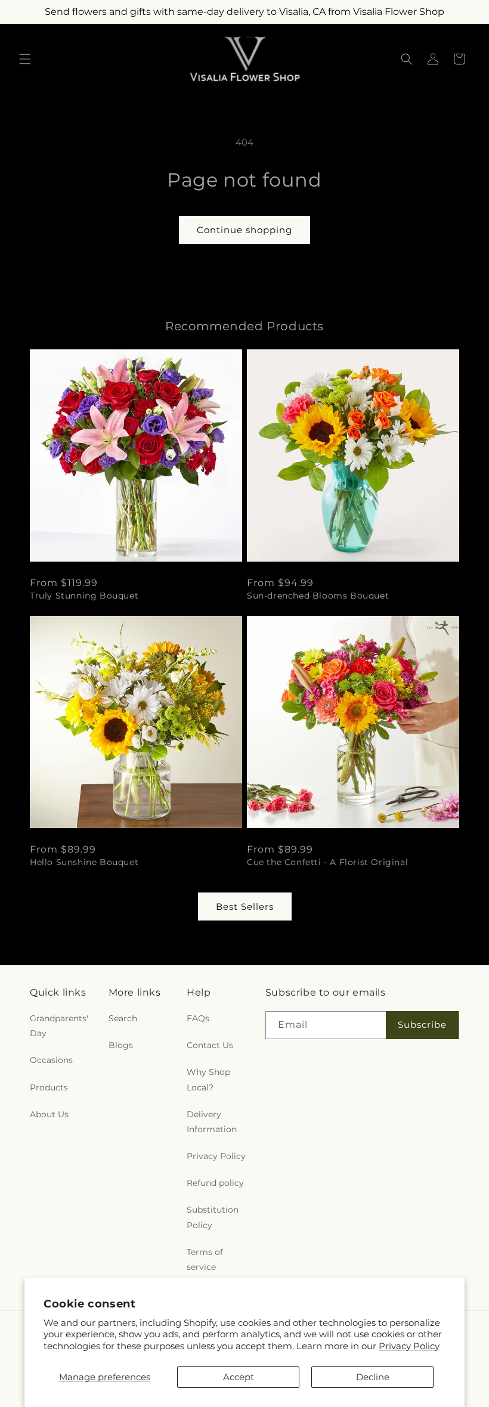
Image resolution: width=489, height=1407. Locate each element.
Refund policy (215, 1182)
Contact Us (210, 1045)
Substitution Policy (213, 1217)
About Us (49, 1114)
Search (123, 1018)
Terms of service (205, 1259)
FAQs (198, 1018)
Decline (372, 1377)
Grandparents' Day (59, 1026)
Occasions (51, 1060)
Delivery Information (212, 1122)
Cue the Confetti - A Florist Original (327, 862)
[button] (25, 59)
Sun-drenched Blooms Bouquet (318, 595)
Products (49, 1087)
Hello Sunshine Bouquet (84, 862)
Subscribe (422, 1024)
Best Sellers (245, 906)
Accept (238, 1377)
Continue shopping (244, 229)
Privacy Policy (409, 1346)
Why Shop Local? (208, 1079)
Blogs (121, 1045)
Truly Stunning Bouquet (84, 595)
